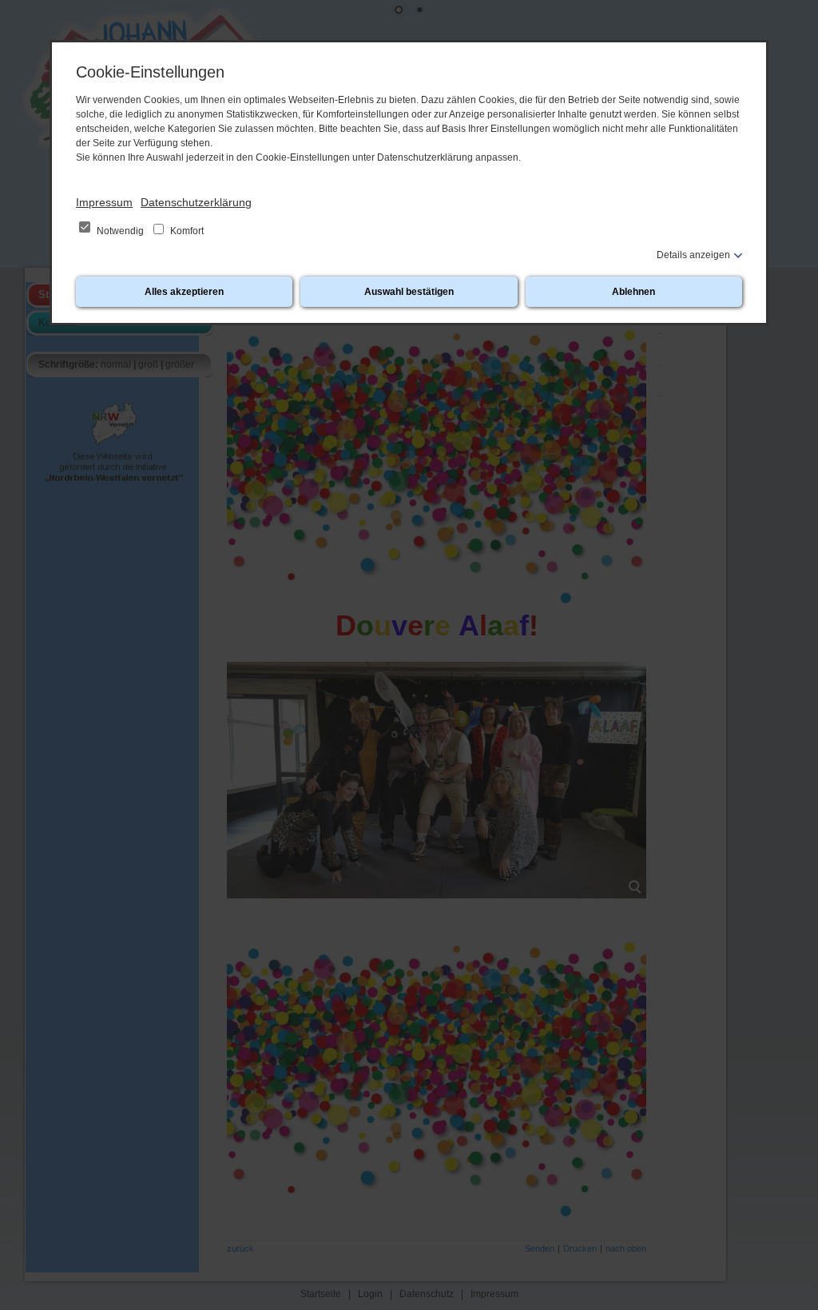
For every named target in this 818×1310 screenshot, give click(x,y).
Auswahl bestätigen (409, 291)
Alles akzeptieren (184, 291)
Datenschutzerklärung (196, 202)
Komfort (186, 231)
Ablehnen (633, 291)
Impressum (104, 202)
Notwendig (120, 231)
